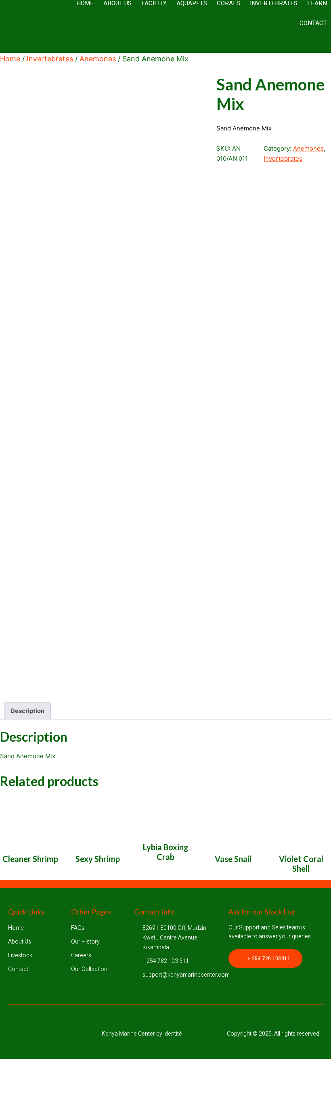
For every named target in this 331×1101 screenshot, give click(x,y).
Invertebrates (50, 59)
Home (10, 59)
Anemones (98, 59)
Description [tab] (27, 711)
